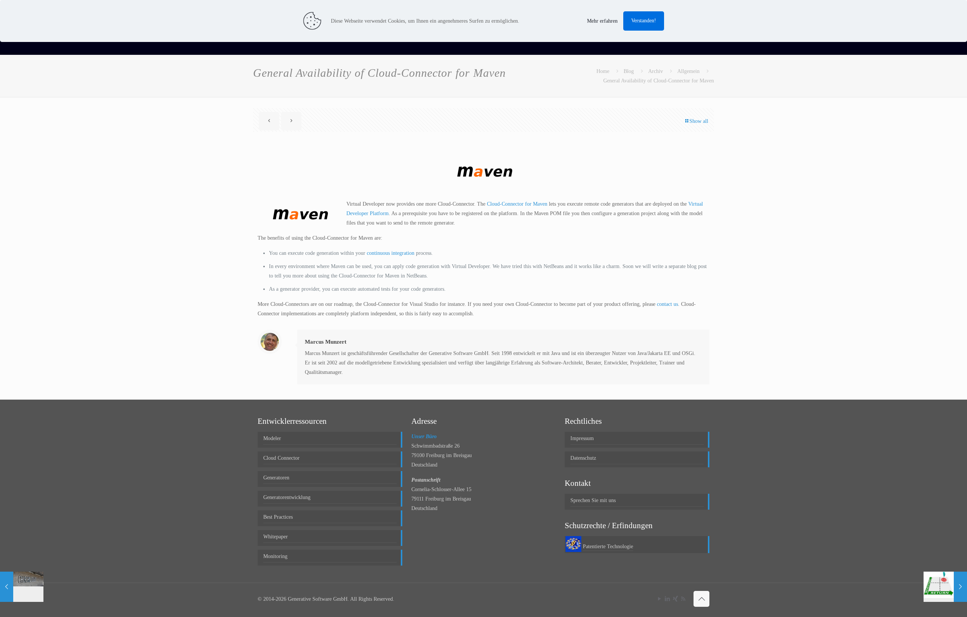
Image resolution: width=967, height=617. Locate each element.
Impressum (582, 438)
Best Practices (278, 517)
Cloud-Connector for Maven (517, 204)
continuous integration (390, 253)
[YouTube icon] (659, 599)
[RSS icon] (683, 599)
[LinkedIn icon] (667, 599)
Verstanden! (643, 20)
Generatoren (276, 478)
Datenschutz (583, 458)
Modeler (272, 438)
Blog (629, 71)
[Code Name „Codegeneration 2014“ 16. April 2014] (21, 587)
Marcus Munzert (325, 342)
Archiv (655, 71)
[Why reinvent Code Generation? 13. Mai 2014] (945, 587)
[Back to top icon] (701, 599)
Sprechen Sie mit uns (593, 500)
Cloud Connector (281, 458)
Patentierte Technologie (608, 546)
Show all (698, 121)
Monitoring (275, 556)
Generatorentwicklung (286, 497)
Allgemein (688, 71)
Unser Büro (424, 436)
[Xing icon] (675, 599)
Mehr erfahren (602, 21)
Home (602, 71)
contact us (667, 304)
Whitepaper (275, 536)
